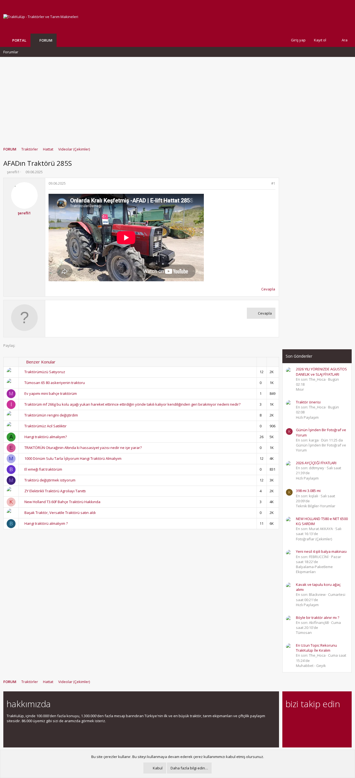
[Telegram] (327, 719)
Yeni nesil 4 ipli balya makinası (321, 551)
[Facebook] (289, 719)
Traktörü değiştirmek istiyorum (49, 480)
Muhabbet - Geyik (311, 665)
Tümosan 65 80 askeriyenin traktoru (54, 382)
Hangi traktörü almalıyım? (45, 436)
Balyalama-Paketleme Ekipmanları (314, 569)
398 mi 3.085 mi (308, 490)
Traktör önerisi (308, 402)
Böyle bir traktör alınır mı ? (317, 617)
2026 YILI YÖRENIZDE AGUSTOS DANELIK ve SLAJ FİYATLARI (321, 372)
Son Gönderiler (299, 356)
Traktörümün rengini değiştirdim (51, 415)
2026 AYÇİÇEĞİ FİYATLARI (316, 462)
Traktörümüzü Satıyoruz (44, 371)
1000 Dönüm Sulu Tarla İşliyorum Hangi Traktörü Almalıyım (72, 458)
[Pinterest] (318, 719)
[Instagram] (298, 719)
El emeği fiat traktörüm (43, 469)
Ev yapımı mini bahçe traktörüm (50, 393)
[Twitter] (337, 719)
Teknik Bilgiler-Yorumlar (315, 505)
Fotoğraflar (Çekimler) (314, 538)
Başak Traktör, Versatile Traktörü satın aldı (60, 512)
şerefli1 (13, 171)
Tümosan (304, 632)
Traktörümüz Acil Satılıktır (45, 425)
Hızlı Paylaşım (307, 417)
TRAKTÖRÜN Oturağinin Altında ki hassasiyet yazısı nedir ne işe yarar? (83, 447)
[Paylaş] (266, 183)
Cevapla (268, 289)
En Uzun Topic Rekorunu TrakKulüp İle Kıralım (316, 648)
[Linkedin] (308, 719)
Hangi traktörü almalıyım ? (46, 523)
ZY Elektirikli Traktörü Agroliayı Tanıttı (55, 490)
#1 (273, 183)
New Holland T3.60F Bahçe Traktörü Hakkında (62, 501)
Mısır (300, 389)
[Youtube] (289, 730)
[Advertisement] (177, 99)
